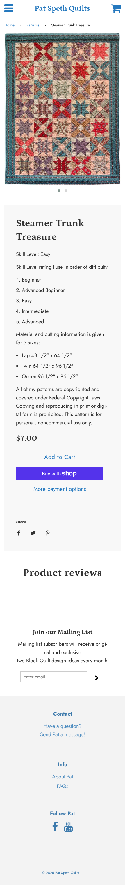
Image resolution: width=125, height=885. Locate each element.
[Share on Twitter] (33, 532)
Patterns (32, 25)
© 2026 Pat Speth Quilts (60, 872)
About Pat (62, 776)
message (74, 734)
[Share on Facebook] (20, 532)
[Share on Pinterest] (47, 532)
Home (9, 25)
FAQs (62, 786)
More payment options (59, 489)
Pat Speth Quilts (62, 8)
